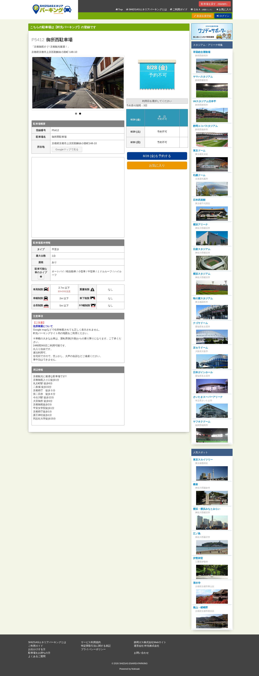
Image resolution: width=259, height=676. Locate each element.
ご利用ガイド (180, 9)
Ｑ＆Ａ (203, 9)
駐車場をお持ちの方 (39, 652)
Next (127, 81)
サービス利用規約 (91, 642)
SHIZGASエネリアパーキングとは (148, 9)
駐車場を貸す (215, 3)
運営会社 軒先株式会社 (146, 645)
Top (120, 9)
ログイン (224, 15)
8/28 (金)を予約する (157, 156)
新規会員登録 (203, 15)
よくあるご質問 (36, 656)
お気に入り (225, 9)
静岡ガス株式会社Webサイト (150, 642)
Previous (28, 81)
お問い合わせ (141, 652)
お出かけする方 (36, 649)
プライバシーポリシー (93, 649)
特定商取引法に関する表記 (96, 645)
